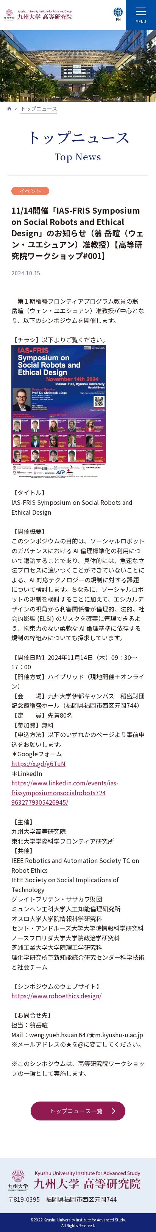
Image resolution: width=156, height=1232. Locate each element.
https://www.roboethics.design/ (56, 995)
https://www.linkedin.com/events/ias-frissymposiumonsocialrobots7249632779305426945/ (65, 792)
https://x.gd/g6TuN (38, 763)
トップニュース (38, 108)
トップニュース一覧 (76, 1111)
